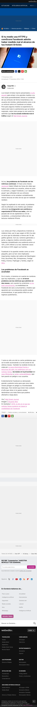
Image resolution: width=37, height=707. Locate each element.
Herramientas (23, 597)
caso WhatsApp (7, 374)
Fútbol (33, 28)
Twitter (19, 71)
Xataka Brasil (5, 690)
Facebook (16, 71)
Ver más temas (7, 616)
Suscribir (31, 567)
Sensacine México (24, 690)
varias (16, 374)
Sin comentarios (8, 71)
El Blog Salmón (23, 673)
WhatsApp (5, 610)
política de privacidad (25, 570)
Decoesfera (5, 676)
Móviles (32, 412)
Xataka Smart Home (7, 647)
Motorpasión (22, 662)
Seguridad (5, 600)
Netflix (21, 607)
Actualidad (22, 594)
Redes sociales (6, 604)
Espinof (21, 653)
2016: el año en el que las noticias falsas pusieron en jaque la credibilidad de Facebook (15, 406)
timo (3, 607)
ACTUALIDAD (5, 5)
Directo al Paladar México (9, 695)
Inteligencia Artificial (25, 610)
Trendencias (5, 673)
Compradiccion (6, 678)
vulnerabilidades (25, 374)
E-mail (25, 71)
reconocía (4, 186)
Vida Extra (22, 642)
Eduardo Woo (13, 402)
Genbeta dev (23, 600)
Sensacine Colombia (24, 692)
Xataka (4, 639)
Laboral (21, 604)
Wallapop (26, 28)
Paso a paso (5, 594)
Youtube (16, 578)
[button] (11, 86)
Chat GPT (17, 553)
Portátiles (6, 28)
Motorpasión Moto (24, 664)
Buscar (34, 623)
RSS (24, 578)
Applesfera (5, 644)
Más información (28, 705)
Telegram (20, 578)
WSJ (3, 263)
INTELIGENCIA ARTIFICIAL (20, 5)
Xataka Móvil (5, 642)
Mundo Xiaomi (6, 649)
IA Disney (26, 553)
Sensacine (22, 651)
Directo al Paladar (7, 662)
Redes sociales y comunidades (17, 412)
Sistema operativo (16, 28)
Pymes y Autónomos (25, 676)
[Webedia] (33, 1)
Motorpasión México (25, 695)
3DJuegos (22, 639)
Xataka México (6, 687)
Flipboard (22, 71)
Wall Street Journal (20, 116)
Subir (30, 630)
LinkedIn (31, 578)
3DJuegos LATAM (24, 687)
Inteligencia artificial (8, 597)
